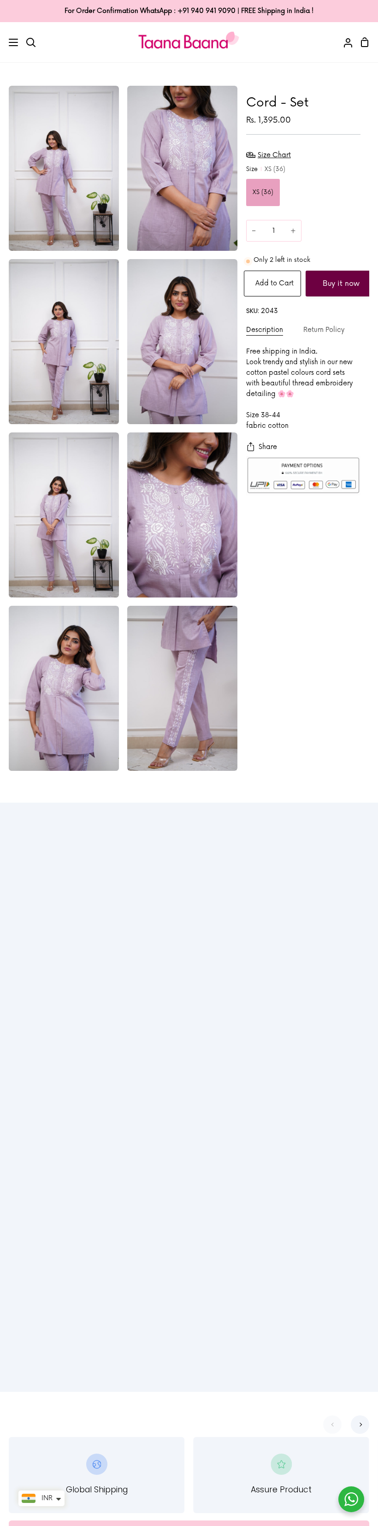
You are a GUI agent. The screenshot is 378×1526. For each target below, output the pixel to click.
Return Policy (323, 330)
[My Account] (344, 42)
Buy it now (341, 283)
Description (264, 330)
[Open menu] (9, 42)
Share (268, 447)
